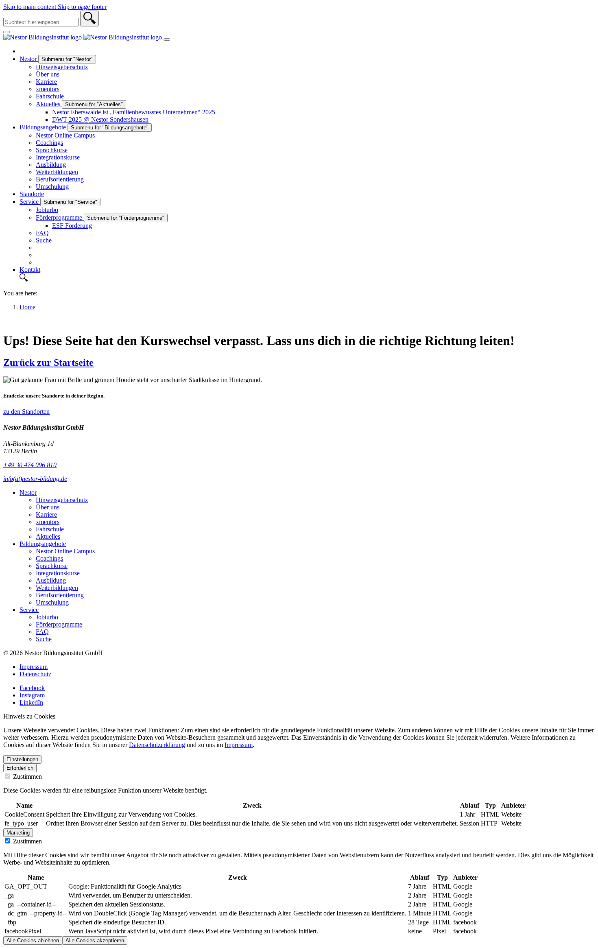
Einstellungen (22, 759)
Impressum (239, 744)
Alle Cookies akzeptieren (94, 940)
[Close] (6, 32)
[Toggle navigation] (167, 39)
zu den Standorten (26, 411)
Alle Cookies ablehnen (33, 940)
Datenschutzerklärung (157, 744)
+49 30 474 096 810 (30, 464)
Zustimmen (26, 776)
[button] (307, 278)
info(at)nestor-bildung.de (35, 478)
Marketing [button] (18, 833)
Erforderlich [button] (20, 768)
